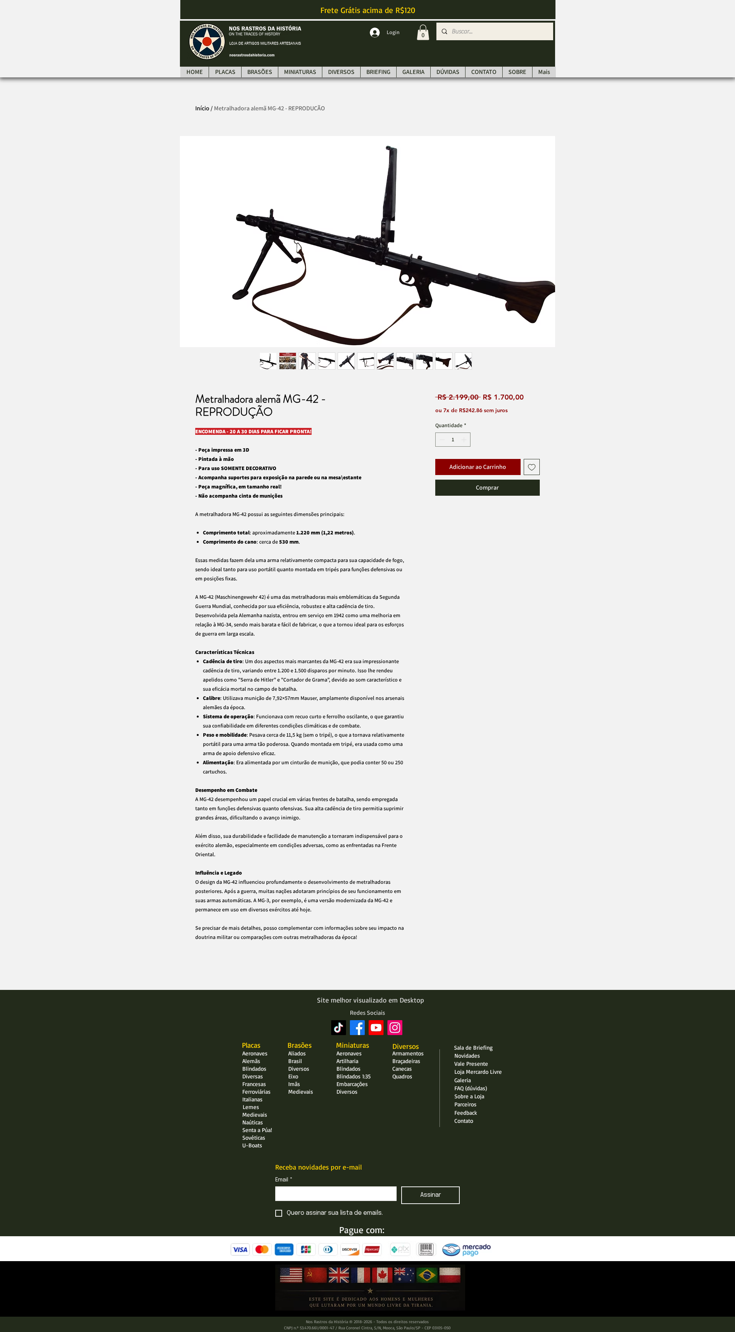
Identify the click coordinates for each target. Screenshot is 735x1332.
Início (202, 108)
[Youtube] (376, 1027)
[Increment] (464, 439)
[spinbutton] (453, 439)
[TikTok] (338, 1027)
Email (283, 1180)
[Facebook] (357, 1027)
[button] (423, 32)
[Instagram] (394, 1027)
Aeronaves (255, 1053)
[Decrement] (441, 439)
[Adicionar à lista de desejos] (532, 467)
